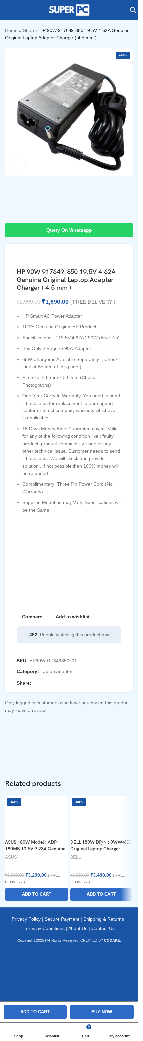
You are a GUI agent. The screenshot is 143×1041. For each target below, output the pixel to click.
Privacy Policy (26, 919)
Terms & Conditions (44, 928)
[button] (36, 894)
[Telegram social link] (75, 682)
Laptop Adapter (56, 671)
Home (11, 30)
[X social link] (43, 682)
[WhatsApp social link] (67, 682)
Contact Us (103, 928)
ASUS (11, 857)
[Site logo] (69, 9)
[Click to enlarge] (17, 163)
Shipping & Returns (103, 919)
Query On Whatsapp (69, 230)
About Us (77, 928)
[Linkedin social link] (59, 682)
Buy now (101, 1011)
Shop (28, 30)
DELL (75, 857)
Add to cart (35, 1011)
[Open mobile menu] (8, 10)
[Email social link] (51, 682)
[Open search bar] (133, 10)
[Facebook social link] (35, 682)
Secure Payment (62, 919)
